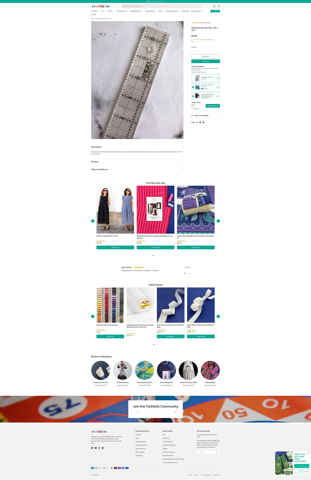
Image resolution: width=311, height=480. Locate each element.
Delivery (190, 475)
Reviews (165, 449)
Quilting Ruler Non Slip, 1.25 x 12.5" (104, 18)
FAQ (164, 435)
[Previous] (92, 221)
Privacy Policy (217, 475)
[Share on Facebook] (200, 122)
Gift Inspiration (196, 11)
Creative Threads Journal (170, 463)
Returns (197, 475)
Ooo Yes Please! (301, 466)
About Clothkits (167, 442)
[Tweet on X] (197, 122)
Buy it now (206, 61)
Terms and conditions (206, 475)
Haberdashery (150, 11)
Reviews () (208, 23)
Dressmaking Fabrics (144, 382)
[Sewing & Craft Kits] (100, 370)
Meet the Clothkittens (169, 445)
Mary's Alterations (168, 456)
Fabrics (109, 11)
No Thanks (302, 471)
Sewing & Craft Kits (101, 382)
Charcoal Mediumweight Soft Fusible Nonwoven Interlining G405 (207, 96)
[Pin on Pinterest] (203, 122)
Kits (102, 11)
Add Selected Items (212, 106)
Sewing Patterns (135, 11)
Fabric (137, 438)
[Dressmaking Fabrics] (144, 370)
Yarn (160, 11)
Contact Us (166, 438)
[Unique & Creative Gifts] (188, 370)
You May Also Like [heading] (155, 183)
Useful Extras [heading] (155, 284)
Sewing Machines (171, 11)
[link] (155, 269)
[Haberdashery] (210, 370)
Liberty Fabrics (121, 11)
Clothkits (94, 11)
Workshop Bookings (169, 452)
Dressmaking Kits (166, 382)
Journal (93, 14)
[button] (219, 6)
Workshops (185, 11)
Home (92, 18)
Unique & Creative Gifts (188, 382)
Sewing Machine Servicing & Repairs (173, 459)
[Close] (308, 453)
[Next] (218, 221)
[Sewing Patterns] (122, 370)
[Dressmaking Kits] (166, 370)
